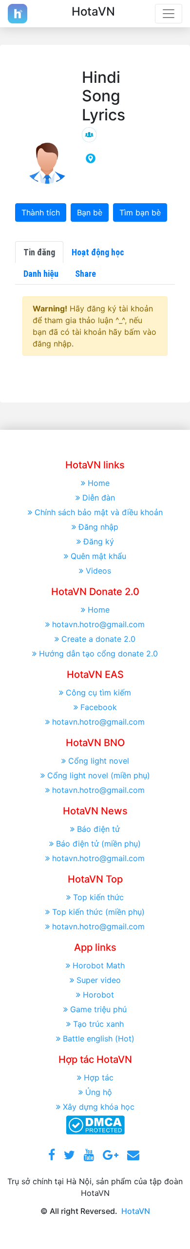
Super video (98, 980)
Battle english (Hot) (98, 1038)
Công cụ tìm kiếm (98, 692)
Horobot (98, 994)
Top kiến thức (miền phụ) (98, 912)
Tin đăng (39, 252)
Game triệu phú (98, 1009)
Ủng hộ (98, 1092)
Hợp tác (99, 1077)
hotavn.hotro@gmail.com (98, 624)
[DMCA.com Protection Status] (95, 1124)
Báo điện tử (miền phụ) (98, 843)
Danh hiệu (40, 274)
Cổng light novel (98, 761)
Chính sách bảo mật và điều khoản (99, 512)
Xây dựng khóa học (98, 1107)
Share (85, 274)
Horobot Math (99, 965)
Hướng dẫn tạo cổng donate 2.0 (98, 653)
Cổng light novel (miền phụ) (98, 775)
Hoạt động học (98, 252)
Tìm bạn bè (140, 212)
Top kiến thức (98, 897)
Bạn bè (89, 212)
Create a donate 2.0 (98, 639)
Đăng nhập (98, 527)
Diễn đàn (98, 497)
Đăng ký (98, 541)
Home (99, 483)
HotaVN (135, 1211)
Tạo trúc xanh (98, 1024)
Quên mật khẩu (98, 556)
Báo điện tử (98, 829)
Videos (98, 571)
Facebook (98, 707)
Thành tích (40, 212)
